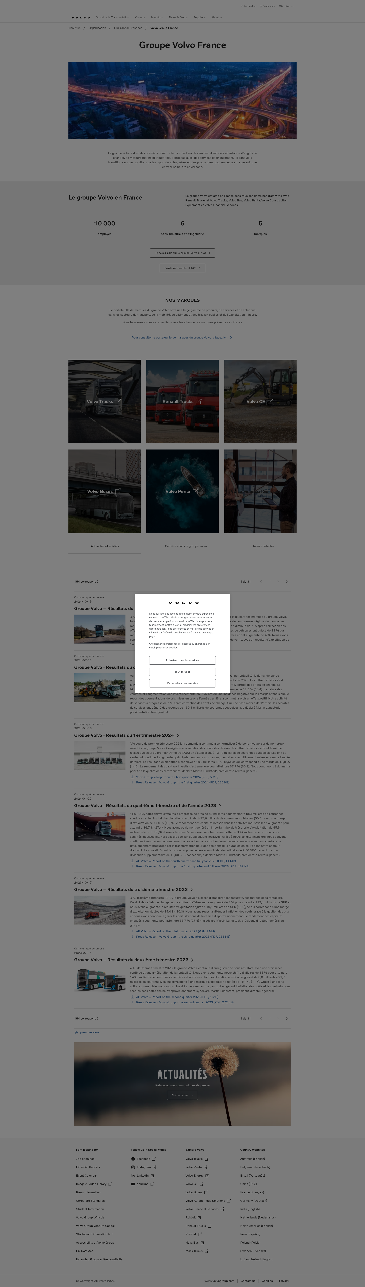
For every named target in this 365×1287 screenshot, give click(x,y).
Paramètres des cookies (182, 683)
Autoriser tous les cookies (182, 660)
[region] (182, 643)
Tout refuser (182, 671)
